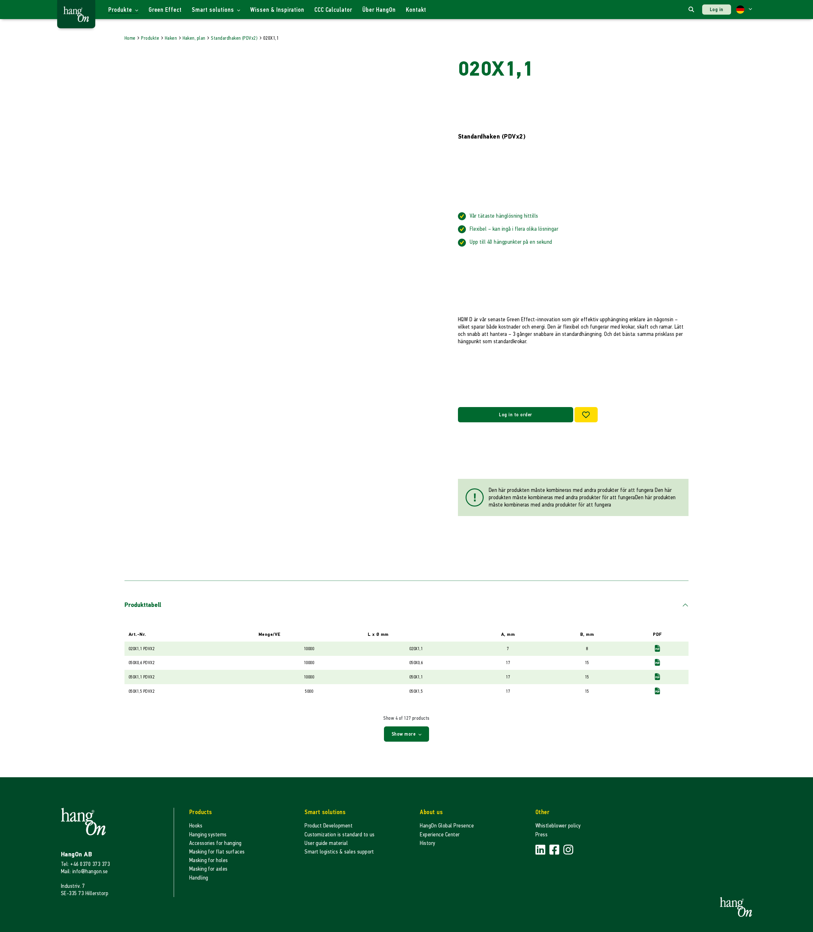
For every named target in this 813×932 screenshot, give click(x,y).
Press (541, 834)
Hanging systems (208, 834)
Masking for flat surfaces (217, 851)
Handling (198, 877)
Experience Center (440, 834)
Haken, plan (194, 38)
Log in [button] (716, 9)
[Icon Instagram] (568, 850)
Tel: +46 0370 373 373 (85, 864)
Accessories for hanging (215, 843)
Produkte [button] (121, 10)
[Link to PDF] (657, 648)
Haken (171, 38)
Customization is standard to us (340, 834)
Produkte (150, 38)
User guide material (326, 843)
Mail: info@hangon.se (84, 871)
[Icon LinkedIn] (541, 850)
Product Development (329, 825)
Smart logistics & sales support (339, 851)
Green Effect (165, 10)
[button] (744, 9)
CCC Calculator (333, 10)
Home (130, 38)
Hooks (195, 825)
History (427, 843)
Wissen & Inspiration (277, 10)
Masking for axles (208, 869)
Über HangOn (379, 10)
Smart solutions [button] (213, 10)
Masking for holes (208, 860)
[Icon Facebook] (555, 850)
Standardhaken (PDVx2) (234, 38)
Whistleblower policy (558, 825)
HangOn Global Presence (447, 825)
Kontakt (416, 10)
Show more (404, 734)
